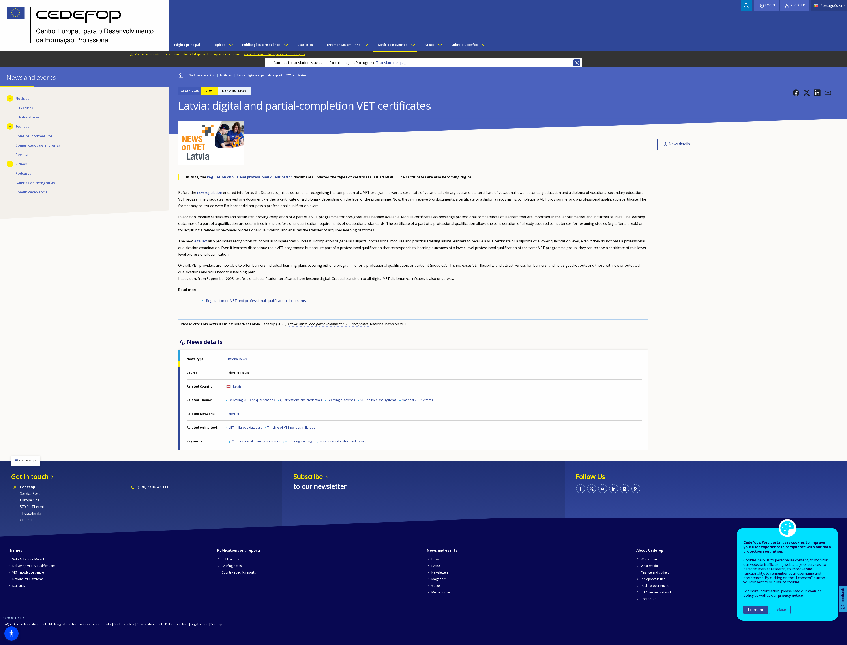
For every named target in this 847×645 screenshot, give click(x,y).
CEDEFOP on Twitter (591, 488)
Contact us (648, 599)
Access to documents (95, 624)
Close (576, 62)
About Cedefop (649, 550)
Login (770, 5)
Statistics (18, 585)
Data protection (176, 624)
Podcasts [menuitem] (23, 173)
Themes (15, 550)
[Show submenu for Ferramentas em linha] (366, 45)
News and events (442, 550)
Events (436, 566)
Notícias (226, 75)
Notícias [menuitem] (22, 98)
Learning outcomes (341, 400)
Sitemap (216, 624)
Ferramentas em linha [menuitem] (343, 45)
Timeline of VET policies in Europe (291, 427)
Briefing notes (232, 566)
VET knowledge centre (28, 572)
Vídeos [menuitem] (21, 164)
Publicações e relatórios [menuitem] (261, 45)
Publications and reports (239, 550)
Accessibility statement (30, 624)
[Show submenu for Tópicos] (231, 45)
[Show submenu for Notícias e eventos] (413, 45)
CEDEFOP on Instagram (624, 488)
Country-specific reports (239, 572)
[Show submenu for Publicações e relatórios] (286, 45)
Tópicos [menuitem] (219, 45)
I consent (755, 609)
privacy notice (790, 595)
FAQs (7, 624)
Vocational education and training (343, 441)
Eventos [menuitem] (22, 126)
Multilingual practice (63, 624)
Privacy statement (149, 624)
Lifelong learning (300, 441)
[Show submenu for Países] (440, 45)
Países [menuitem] (429, 45)
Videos (436, 585)
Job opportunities (653, 579)
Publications (230, 559)
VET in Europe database (245, 427)
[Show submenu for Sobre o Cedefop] (483, 45)
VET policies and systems (378, 400)
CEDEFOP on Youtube (602, 488)
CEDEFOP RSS (635, 488)
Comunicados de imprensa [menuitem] (37, 145)
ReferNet (232, 414)
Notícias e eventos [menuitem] (392, 45)
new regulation (209, 192)
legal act (200, 241)
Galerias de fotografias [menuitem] (35, 182)
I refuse (780, 609)
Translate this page (392, 62)
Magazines (439, 579)
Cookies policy (123, 624)
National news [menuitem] (29, 117)
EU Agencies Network (656, 592)
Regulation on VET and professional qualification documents (256, 300)
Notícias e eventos (201, 75)
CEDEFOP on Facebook (580, 488)
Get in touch (30, 476)
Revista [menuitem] (21, 154)
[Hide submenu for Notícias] (10, 98)
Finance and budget (655, 572)
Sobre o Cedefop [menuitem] (464, 45)
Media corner (440, 592)
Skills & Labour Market (28, 559)
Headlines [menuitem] (26, 108)
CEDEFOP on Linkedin (613, 488)
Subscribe (308, 476)
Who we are (649, 559)
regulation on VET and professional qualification (250, 177)
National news (236, 359)
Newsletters (439, 572)
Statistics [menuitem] (305, 45)
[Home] (81, 25)
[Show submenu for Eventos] (10, 126)
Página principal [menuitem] (187, 45)
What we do (649, 566)
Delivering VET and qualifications (252, 400)
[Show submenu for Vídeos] (10, 164)
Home (181, 74)
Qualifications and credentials (301, 400)
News (435, 559)
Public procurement (655, 585)
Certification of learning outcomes (256, 441)
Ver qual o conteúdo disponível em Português (274, 54)
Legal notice (199, 624)
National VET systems (417, 400)
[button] (796, 92)
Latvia (237, 386)
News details (679, 143)
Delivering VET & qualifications (34, 566)
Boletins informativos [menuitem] (33, 136)
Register (798, 5)
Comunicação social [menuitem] (31, 192)
